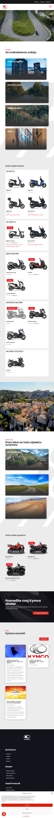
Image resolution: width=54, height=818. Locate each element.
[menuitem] (36, 2)
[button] (52, 793)
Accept (27, 805)
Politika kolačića (26, 816)
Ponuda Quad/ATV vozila (27, 34)
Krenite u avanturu (27, 16)
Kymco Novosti (10, 665)
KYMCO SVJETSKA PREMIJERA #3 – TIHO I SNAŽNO (37, 661)
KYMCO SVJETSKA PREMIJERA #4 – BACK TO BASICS (15, 661)
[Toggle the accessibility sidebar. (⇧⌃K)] (4, 814)
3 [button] (27, 38)
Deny (27, 809)
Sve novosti (44, 639)
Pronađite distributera (40, 613)
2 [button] (26, 38)
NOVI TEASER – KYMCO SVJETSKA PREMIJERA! (14, 702)
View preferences (27, 813)
